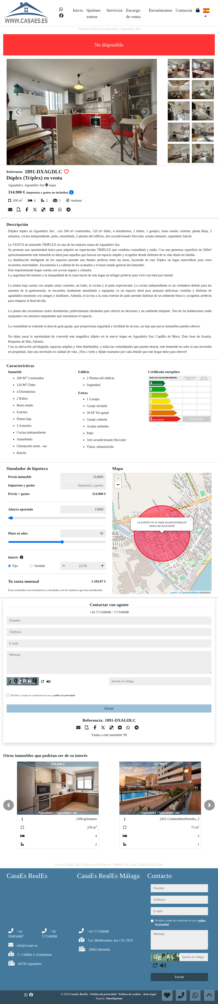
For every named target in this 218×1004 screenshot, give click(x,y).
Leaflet (173, 592)
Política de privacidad (103, 994)
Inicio (78, 10)
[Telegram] (68, 209)
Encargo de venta (133, 13)
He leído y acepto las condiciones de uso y (43, 695)
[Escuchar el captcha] (48, 681)
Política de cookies (130, 994)
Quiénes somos (93, 13)
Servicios (114, 10)
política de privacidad (64, 695)
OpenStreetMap (189, 592)
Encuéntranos (160, 10)
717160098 (121, 612)
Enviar (109, 708)
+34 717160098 (100, 612)
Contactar (184, 10)
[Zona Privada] (197, 10)
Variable (39, 566)
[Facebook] (61, 15)
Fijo (15, 566)
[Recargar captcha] (42, 681)
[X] (35, 209)
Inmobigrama (114, 998)
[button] (8, 805)
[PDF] (19, 209)
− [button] (118, 484)
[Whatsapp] (61, 9)
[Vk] (52, 209)
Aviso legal (150, 994)
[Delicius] (44, 209)
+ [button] (118, 478)
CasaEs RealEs (79, 994)
